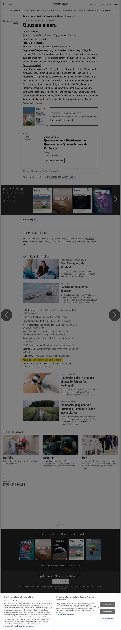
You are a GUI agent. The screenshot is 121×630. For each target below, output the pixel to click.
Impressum (29, 626)
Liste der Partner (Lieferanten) (65, 614)
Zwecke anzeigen (107, 618)
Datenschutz (21, 626)
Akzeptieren (107, 605)
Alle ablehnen (107, 611)
